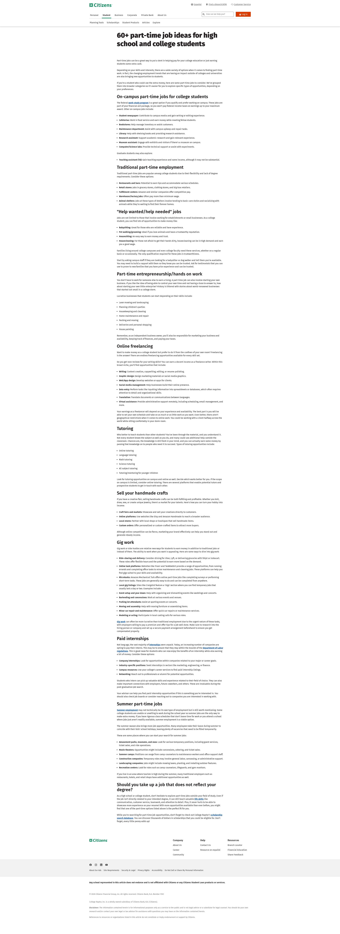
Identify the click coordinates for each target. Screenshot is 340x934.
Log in (244, 14)
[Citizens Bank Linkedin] (101, 864)
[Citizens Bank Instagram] (96, 864)
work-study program (138, 103)
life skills (199, 799)
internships (154, 644)
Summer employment (127, 710)
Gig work (121, 621)
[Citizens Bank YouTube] (106, 864)
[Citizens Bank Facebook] (90, 864)
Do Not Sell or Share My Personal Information (184, 870)
